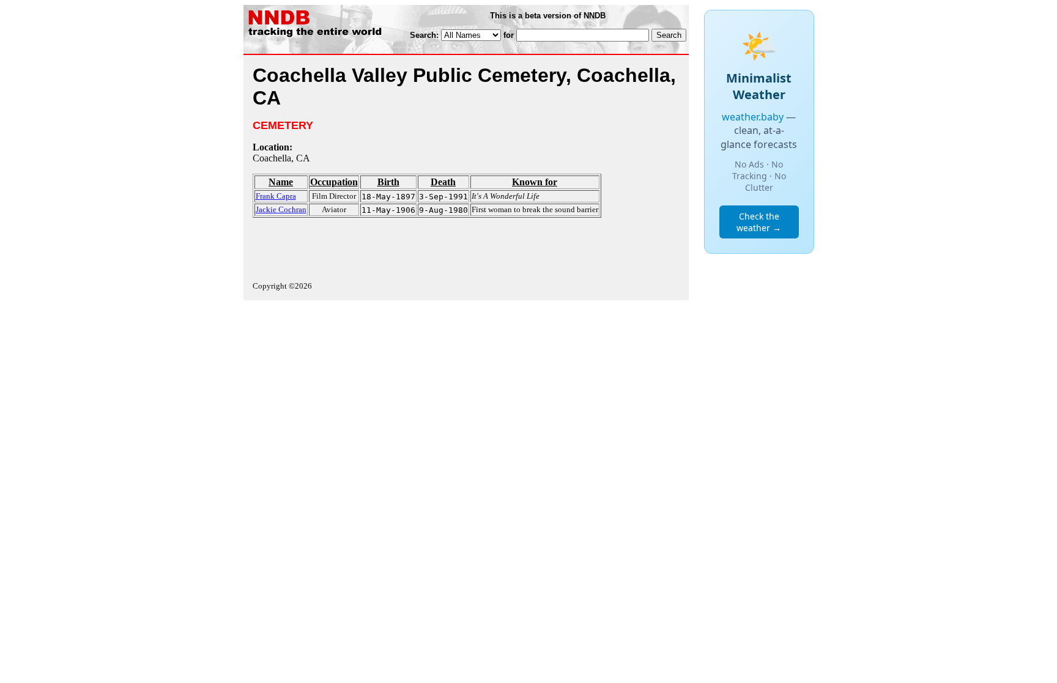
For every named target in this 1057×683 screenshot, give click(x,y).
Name (281, 182)
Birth (388, 182)
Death (443, 182)
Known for (534, 182)
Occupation (334, 182)
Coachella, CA (281, 158)
